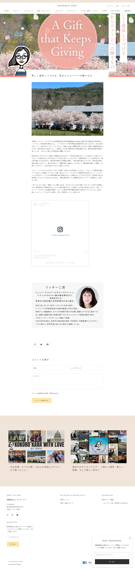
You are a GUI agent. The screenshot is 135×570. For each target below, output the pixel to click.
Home (6, 11)
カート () (126, 6)
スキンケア (59, 11)
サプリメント (72, 11)
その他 (104, 11)
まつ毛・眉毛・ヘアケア (89, 11)
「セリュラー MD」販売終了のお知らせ (115, 503)
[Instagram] (12, 515)
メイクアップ (28, 11)
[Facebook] (7, 515)
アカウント (110, 6)
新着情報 (128, 11)
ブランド (16, 11)
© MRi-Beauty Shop (15, 561)
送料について (64, 500)
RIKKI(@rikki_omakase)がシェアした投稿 (60, 263)
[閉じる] (130, 538)
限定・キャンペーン (44, 11)
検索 (117, 6)
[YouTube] (17, 515)
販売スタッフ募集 (108, 500)
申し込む (112, 562)
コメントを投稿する (41, 400)
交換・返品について (67, 503)
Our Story (115, 11)
